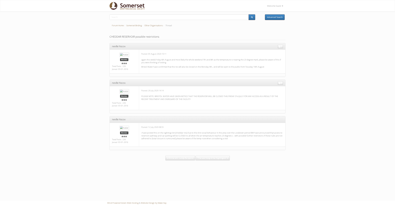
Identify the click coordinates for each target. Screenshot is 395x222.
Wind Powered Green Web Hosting (123, 202)
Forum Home (118, 25)
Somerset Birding (134, 25)
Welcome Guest (274, 5)
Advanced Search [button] (275, 17)
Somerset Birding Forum (126, 6)
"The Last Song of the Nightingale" (212, 158)
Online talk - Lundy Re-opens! (180, 158)
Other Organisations (153, 25)
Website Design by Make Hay (153, 202)
